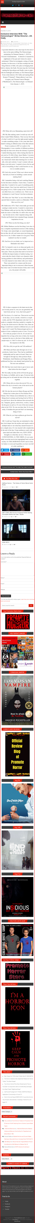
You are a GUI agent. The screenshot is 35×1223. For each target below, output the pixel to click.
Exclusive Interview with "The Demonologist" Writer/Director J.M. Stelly (17, 43)
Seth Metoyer (7, 1141)
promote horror (16, 44)
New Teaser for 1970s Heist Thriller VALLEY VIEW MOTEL (18, 1076)
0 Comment (15, 41)
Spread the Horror (23, 44)
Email (2, 583)
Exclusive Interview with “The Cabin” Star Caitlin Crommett (18, 467)
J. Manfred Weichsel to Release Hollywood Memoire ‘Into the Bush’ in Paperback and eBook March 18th (18, 1131)
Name (3, 577)
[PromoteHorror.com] (17, 15)
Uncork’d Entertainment (14, 46)
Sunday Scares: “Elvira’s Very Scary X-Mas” (21, 471)
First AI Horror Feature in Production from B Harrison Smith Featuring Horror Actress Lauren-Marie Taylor (18, 1123)
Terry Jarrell (7, 1120)
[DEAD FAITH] (16, 529)
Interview (3, 26)
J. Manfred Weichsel (9, 1128)
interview (5, 44)
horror (2, 44)
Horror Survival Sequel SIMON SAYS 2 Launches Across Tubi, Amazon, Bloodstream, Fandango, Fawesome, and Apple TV (17, 1099)
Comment (4, 561)
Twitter (6, 1201)
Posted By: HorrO (5, 41)
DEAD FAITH (5, 542)
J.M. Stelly (10, 44)
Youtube (7, 1209)
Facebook (7, 1204)
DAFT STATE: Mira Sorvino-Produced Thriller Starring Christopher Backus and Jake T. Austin (17, 513)
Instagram (7, 1206)
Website (3, 589)
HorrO (15, 487)
